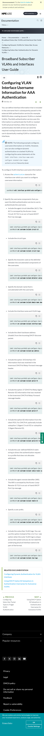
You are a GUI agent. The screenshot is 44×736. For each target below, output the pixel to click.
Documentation (10, 20)
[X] (9, 659)
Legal (5, 677)
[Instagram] (14, 659)
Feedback (7, 698)
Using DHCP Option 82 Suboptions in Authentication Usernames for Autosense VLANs (20, 584)
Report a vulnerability (12, 704)
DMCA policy (9, 683)
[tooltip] (38, 77)
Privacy (6, 671)
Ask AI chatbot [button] (25, 2)
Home (4, 37)
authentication (18, 174)
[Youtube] (24, 659)
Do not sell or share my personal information (18, 691)
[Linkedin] (19, 659)
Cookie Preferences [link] (12, 710)
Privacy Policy (7, 723)
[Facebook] (4, 659)
